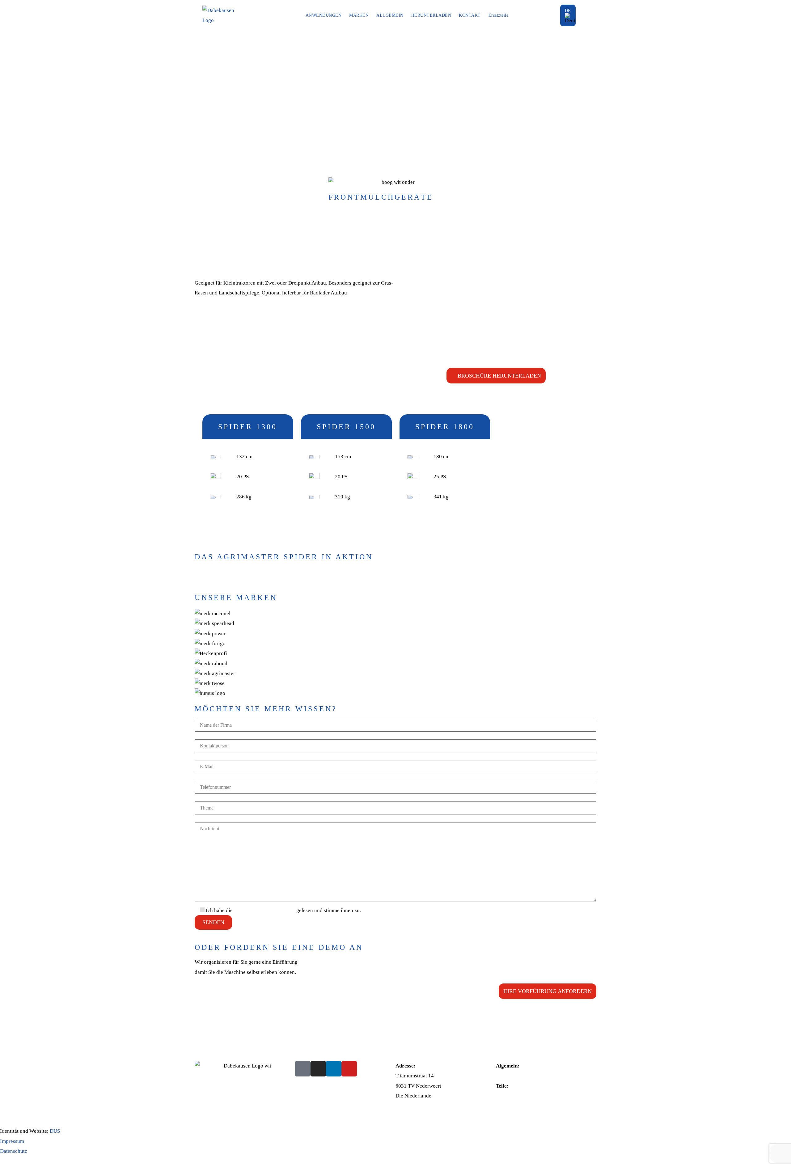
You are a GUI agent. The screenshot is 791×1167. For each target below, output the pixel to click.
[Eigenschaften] (783, 582)
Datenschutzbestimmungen (264, 910)
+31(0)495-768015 (517, 1096)
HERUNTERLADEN (431, 15)
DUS (55, 1131)
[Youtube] (349, 1068)
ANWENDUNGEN (324, 15)
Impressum (12, 1141)
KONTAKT (470, 15)
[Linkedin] (333, 1068)
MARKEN (359, 15)
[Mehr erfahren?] (783, 588)
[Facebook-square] (303, 1068)
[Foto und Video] (783, 585)
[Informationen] (783, 579)
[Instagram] (318, 1068)
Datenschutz (13, 1151)
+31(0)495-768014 (517, 1076)
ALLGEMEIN (390, 15)
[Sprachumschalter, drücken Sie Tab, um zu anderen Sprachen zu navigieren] (568, 15)
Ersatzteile (499, 15)
